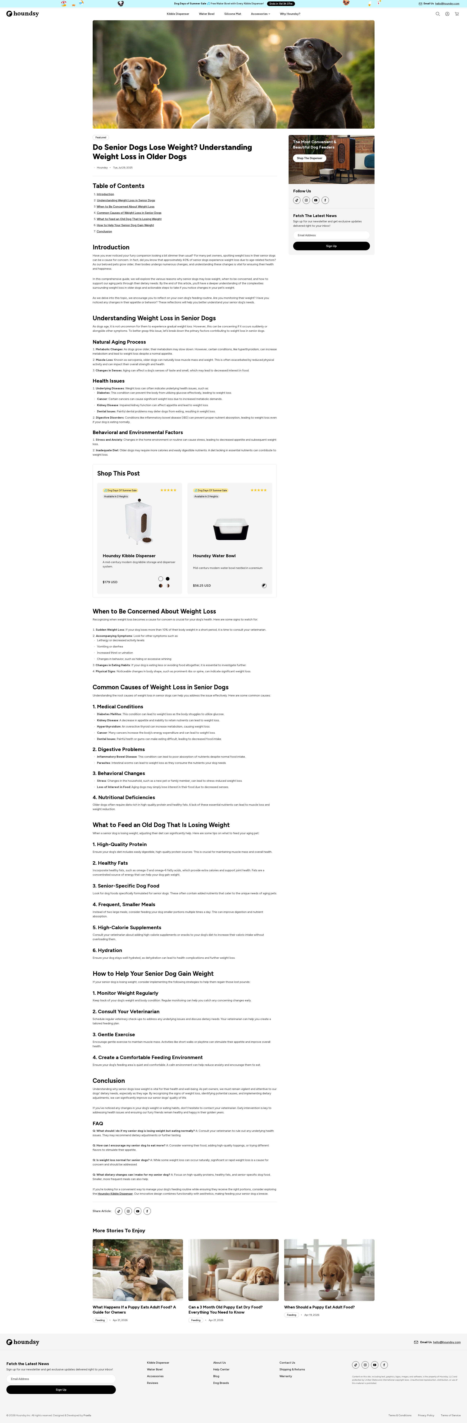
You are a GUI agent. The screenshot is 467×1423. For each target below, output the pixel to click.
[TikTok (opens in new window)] (118, 1211)
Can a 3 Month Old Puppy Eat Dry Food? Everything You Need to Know (225, 1310)
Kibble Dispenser (178, 14)
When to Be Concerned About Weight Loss (126, 206)
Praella (87, 1415)
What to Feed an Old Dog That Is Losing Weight (129, 219)
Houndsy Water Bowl (214, 555)
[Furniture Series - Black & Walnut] (161, 586)
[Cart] (457, 14)
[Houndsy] (21, 14)
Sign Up (331, 246)
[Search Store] (438, 14)
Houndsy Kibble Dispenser (129, 555)
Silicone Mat (232, 14)
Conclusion (104, 231)
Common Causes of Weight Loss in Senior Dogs (129, 212)
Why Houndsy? (290, 14)
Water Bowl (207, 14)
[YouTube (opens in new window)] (137, 1211)
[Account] (447, 14)
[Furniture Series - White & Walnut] (167, 586)
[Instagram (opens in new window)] (128, 1211)
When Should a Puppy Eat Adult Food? (319, 1307)
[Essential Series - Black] (167, 579)
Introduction (105, 194)
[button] (168, 490)
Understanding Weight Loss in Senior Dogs (126, 200)
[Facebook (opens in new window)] (147, 1211)
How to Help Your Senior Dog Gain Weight (125, 225)
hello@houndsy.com (447, 3)
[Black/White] (264, 586)
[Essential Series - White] (161, 579)
